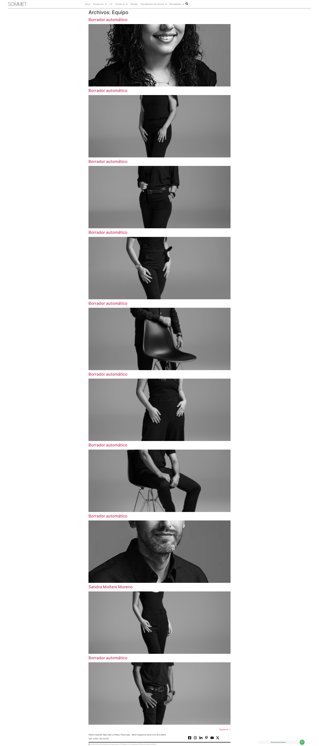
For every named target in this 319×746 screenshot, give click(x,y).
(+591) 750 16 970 (101, 739)
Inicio (87, 4)
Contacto (120, 4)
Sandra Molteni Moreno (110, 586)
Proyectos (98, 4)
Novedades (175, 4)
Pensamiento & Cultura (152, 4)
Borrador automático (107, 19)
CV (111, 4)
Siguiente (225, 729)
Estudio (134, 4)
